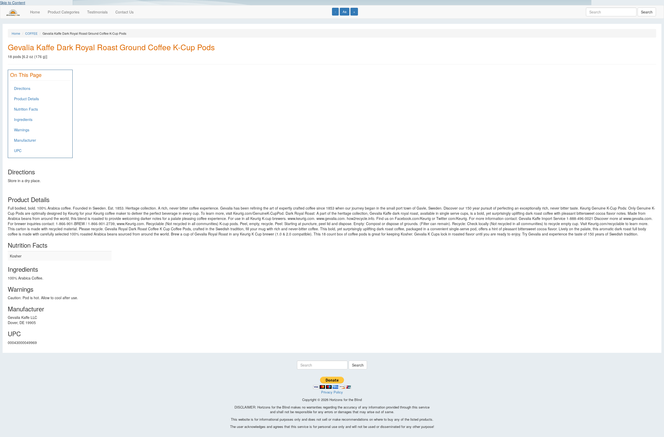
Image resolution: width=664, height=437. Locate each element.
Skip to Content (12, 2)
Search (647, 12)
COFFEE (31, 33)
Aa (345, 11)
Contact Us (124, 12)
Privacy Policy (332, 392)
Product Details (26, 98)
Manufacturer (25, 140)
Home (35, 12)
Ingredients (23, 119)
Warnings (21, 129)
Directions (22, 88)
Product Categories (63, 12)
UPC (18, 150)
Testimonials (97, 12)
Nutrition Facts (26, 109)
